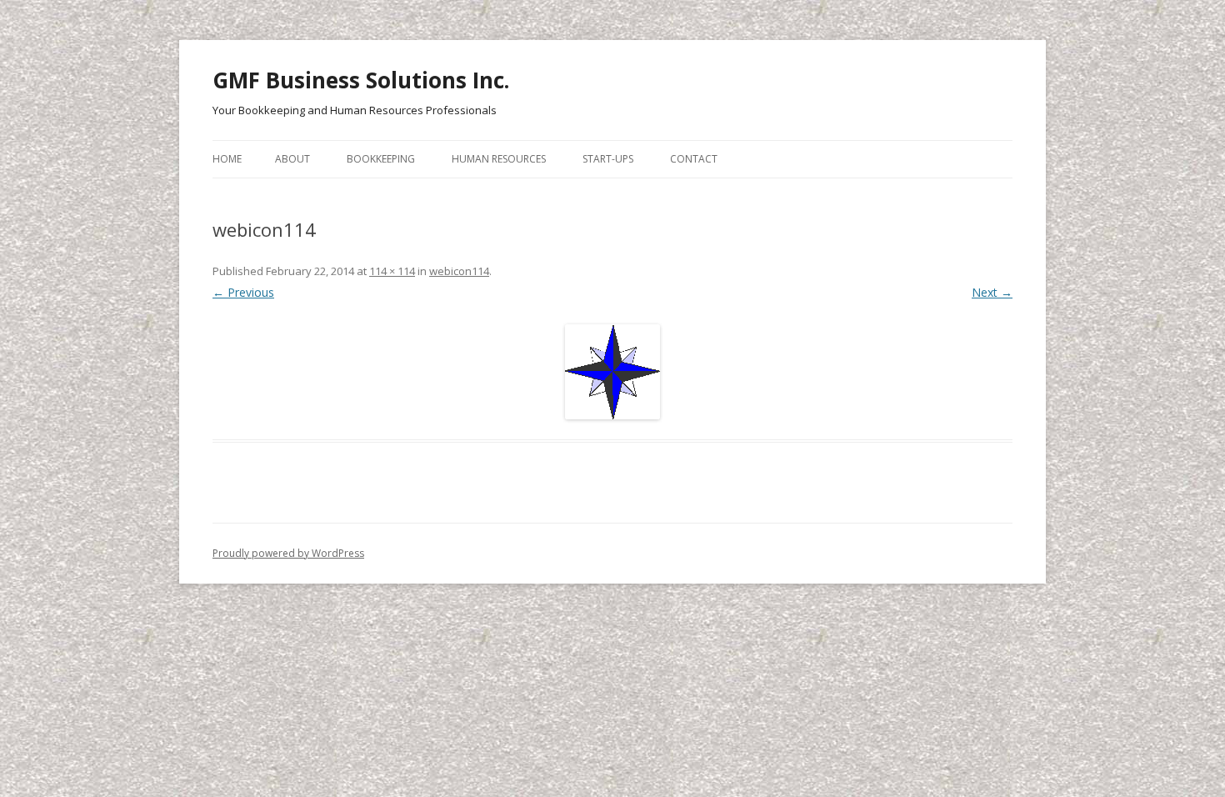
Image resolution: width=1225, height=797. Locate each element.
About (292, 159)
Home (227, 159)
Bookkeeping (381, 159)
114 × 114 (392, 270)
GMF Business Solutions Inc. (360, 80)
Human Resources (499, 159)
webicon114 (459, 270)
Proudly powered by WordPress (288, 553)
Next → (992, 292)
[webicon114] (612, 371)
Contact (694, 159)
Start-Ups (607, 159)
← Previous (243, 292)
